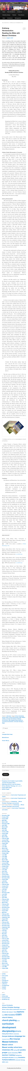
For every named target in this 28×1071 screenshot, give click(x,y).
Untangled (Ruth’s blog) (7, 734)
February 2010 (5, 965)
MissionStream (5, 737)
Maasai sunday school (10, 1047)
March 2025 (5, 822)
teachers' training (8, 1055)
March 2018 (5, 882)
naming (15, 1050)
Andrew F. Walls (13, 1012)
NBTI (18, 1050)
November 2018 (5, 878)
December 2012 (5, 924)
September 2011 (6, 947)
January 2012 (5, 940)
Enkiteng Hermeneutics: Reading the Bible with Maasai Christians (11, 32)
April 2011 (4, 950)
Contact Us (19, 11)
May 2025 (4, 820)
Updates (4, 987)
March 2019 (5, 873)
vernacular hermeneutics (7, 721)
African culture (5, 717)
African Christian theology (11, 1007)
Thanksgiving (18, 1055)
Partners (14, 15)
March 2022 (5, 836)
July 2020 (4, 855)
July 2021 (4, 845)
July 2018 (4, 881)
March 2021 (5, 848)
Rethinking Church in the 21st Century (11, 784)
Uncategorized (5, 985)
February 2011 (5, 953)
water (3, 1062)
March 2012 (5, 937)
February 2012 (5, 938)
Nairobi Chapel (5, 789)
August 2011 (5, 948)
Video (3, 18)
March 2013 (5, 920)
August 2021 (5, 843)
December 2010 (5, 956)
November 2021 (5, 841)
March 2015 (5, 902)
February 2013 (5, 922)
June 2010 (4, 961)
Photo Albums (21, 15)
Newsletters (5, 982)
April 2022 (4, 835)
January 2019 (5, 874)
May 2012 (4, 933)
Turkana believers (8, 1060)
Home (3, 11)
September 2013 (6, 917)
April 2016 (4, 897)
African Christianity (19, 716)
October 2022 (5, 831)
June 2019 (4, 869)
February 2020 (5, 861)
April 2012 (4, 935)
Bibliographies (18, 18)
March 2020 (5, 860)
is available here (18, 554)
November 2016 (5, 892)
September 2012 (6, 927)
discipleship (8, 1031)
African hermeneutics (14, 717)
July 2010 (4, 960)
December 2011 (5, 942)
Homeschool (10, 18)
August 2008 (5, 968)
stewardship (15, 1052)
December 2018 (5, 876)
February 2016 (5, 899)
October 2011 (5, 945)
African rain (5, 1012)
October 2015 (5, 901)
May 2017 (4, 891)
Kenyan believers (8, 1036)
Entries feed (5, 996)
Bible (20, 717)
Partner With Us (5, 740)
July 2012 (4, 930)
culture (18, 1020)
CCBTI (19, 1014)
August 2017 (5, 887)
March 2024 (5, 827)
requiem (10, 1052)
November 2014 (5, 907)
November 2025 (5, 815)
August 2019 (5, 868)
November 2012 (5, 925)
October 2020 (5, 853)
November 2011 (5, 943)
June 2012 (4, 932)
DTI (16, 1031)
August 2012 (5, 929)
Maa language (12, 720)
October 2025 (5, 817)
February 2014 (5, 914)
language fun (5, 980)
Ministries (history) (6, 15)
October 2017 (5, 886)
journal (4, 977)
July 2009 (4, 966)
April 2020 (4, 858)
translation (21, 1057)
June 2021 (4, 846)
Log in (3, 994)
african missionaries (14, 1009)
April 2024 (4, 825)
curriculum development (11, 718)
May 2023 (4, 828)
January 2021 (5, 850)
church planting (9, 1020)
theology (16, 1057)
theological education (8, 1057)
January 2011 (5, 955)
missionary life (7, 1050)
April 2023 (4, 830)
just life (4, 979)
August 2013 (5, 919)
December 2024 (5, 823)
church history (7, 1017)
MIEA (20, 1047)
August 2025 (5, 818)
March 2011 (5, 952)
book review (5, 975)
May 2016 (4, 896)
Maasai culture (7, 1044)
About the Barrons (11, 11)
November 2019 (5, 864)
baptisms (20, 1011)
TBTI (19, 1052)
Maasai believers (19, 720)
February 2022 (5, 838)
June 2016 (4, 894)
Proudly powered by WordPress (14, 1068)
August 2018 (5, 879)
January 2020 (5, 863)
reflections (8, 716)
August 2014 (5, 910)
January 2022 (5, 840)
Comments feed (6, 997)
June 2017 (4, 889)
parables (23, 1050)
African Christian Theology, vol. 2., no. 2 (12, 786)
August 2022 (5, 833)
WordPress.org (5, 999)
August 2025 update (7, 787)
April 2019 (4, 871)
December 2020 (5, 851)
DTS (19, 1031)
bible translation (10, 1015)
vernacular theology (18, 721)
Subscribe (6, 774)
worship (4, 988)
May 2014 (4, 912)
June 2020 (4, 856)
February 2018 (5, 884)
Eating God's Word (7, 1034)
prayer (4, 1052)
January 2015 (5, 905)
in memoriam (16, 1034)
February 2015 (5, 904)
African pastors (23, 1009)
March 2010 (5, 963)
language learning (5, 1039)
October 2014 (5, 909)
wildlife (6, 1062)
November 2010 (5, 958)
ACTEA (4, 974)
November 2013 (5, 915)
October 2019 (5, 866)
